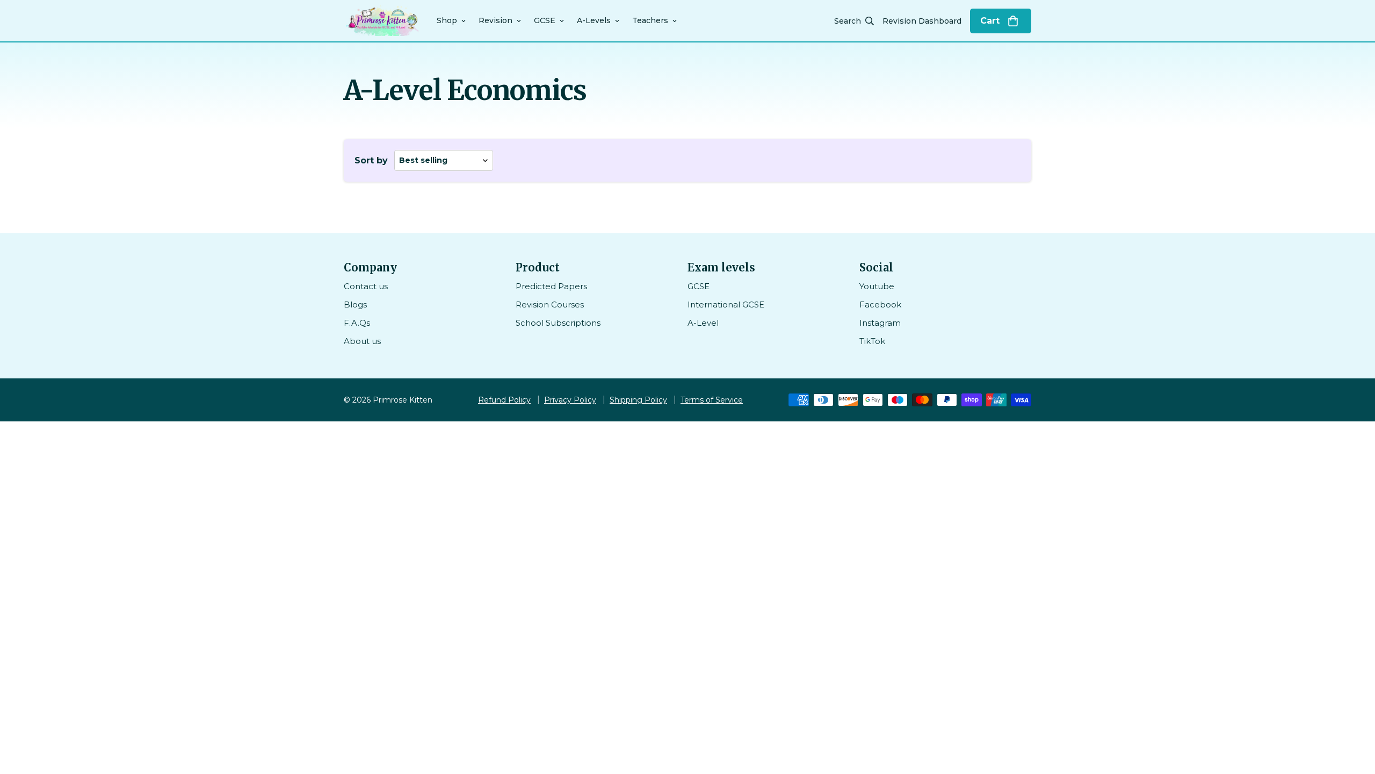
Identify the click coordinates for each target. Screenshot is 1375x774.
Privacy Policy (570, 400)
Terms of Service (712, 400)
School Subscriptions (558, 323)
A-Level (703, 323)
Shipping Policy (638, 400)
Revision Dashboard (921, 21)
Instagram (880, 323)
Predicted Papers (551, 286)
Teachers (650, 20)
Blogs (355, 304)
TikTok (872, 341)
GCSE (544, 20)
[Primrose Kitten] (383, 20)
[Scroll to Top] (1354, 715)
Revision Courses (550, 304)
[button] (1000, 21)
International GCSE (726, 304)
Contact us (366, 286)
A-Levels (594, 20)
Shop (447, 20)
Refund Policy (504, 400)
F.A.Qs (357, 323)
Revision (495, 20)
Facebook (880, 304)
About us (362, 341)
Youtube (876, 286)
